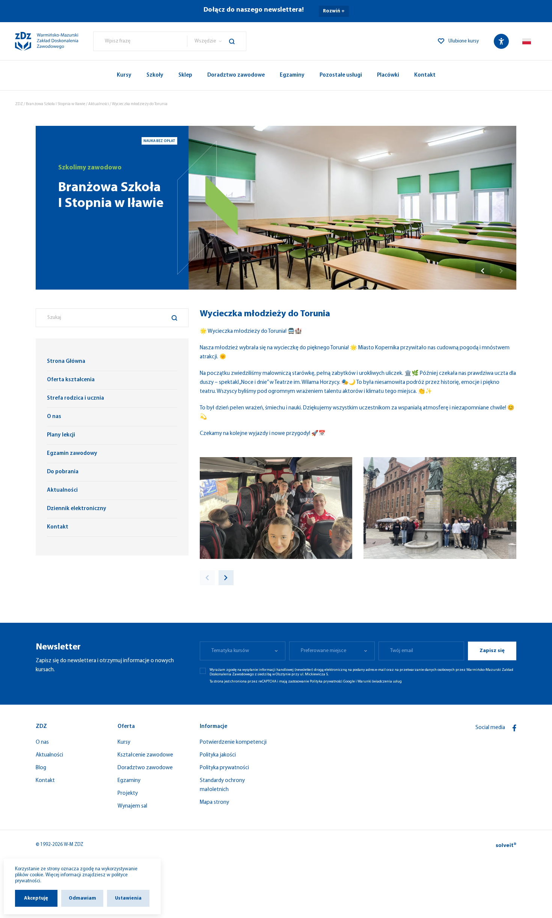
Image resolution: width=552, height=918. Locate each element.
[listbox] (216, 41)
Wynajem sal (132, 806)
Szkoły (154, 75)
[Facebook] (514, 728)
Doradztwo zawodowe (236, 75)
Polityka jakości (218, 755)
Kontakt (425, 75)
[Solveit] (506, 845)
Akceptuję (36, 898)
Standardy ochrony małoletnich (222, 785)
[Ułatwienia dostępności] (501, 41)
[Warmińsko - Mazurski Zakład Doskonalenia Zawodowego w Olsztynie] (46, 41)
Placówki (388, 75)
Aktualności (98, 104)
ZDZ (19, 104)
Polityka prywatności (224, 768)
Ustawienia (128, 898)
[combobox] (140, 41)
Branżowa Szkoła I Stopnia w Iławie (55, 104)
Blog (41, 768)
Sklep (185, 75)
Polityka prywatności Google (332, 681)
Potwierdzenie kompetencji (233, 742)
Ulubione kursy (463, 41)
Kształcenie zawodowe (145, 755)
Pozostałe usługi (341, 75)
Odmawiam (82, 898)
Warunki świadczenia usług (379, 681)
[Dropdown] (526, 41)
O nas (42, 742)
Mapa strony (214, 802)
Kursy (124, 75)
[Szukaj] (237, 41)
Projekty (128, 793)
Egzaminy (292, 75)
